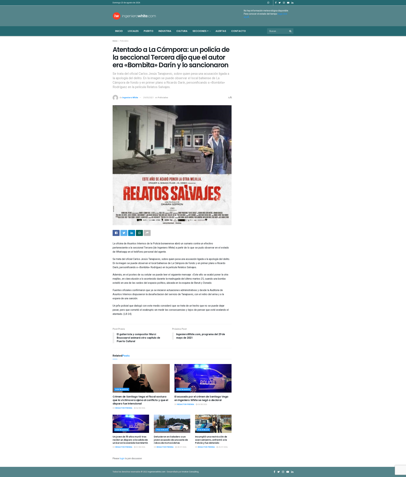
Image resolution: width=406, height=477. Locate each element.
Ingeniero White (130, 97)
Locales (133, 31)
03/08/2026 (202, 404)
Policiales (124, 41)
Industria (164, 31)
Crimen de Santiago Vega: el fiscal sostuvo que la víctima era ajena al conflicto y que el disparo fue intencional (140, 400)
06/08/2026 (140, 408)
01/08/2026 (140, 447)
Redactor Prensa (123, 408)
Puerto (148, 31)
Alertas (221, 31)
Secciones (200, 31)
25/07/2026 (223, 447)
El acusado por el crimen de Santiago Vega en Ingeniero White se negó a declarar (201, 398)
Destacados (121, 389)
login (122, 458)
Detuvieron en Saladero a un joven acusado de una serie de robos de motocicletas (171, 439)
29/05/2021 (148, 97)
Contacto (238, 31)
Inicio (119, 31)
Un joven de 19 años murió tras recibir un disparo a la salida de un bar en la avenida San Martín (130, 439)
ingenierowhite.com (156, 471)
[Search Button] (290, 31)
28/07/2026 (181, 447)
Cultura (181, 31)
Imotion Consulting (190, 471)
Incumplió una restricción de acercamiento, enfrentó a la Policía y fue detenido (211, 439)
